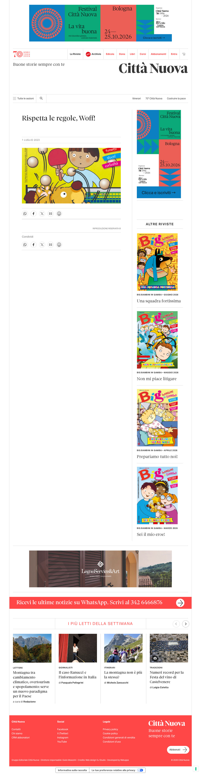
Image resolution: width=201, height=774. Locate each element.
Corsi (143, 54)
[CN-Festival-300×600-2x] (159, 153)
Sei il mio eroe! (151, 534)
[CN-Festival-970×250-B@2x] (100, 22)
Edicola (110, 54)
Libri (132, 54)
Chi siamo (17, 733)
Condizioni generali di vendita (119, 737)
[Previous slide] (176, 623)
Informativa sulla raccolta (72, 770)
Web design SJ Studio (95, 760)
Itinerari (136, 98)
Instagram (62, 737)
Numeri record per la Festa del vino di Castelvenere (167, 677)
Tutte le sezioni (25, 98)
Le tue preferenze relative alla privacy (113, 770)
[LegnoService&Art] (100, 568)
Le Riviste (75, 54)
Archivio (96, 54)
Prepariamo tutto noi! (157, 457)
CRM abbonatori (21, 737)
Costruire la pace (176, 98)
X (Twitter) (62, 733)
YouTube (62, 741)
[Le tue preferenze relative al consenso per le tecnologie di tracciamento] (196, 769)
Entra (174, 54)
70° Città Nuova (154, 98)
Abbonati (174, 749)
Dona (122, 54)
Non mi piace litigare (157, 379)
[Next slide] (185, 623)
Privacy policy (110, 729)
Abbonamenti (158, 54)
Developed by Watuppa (118, 760)
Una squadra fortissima (159, 301)
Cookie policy (110, 733)
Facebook (62, 729)
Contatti (16, 729)
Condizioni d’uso (112, 741)
